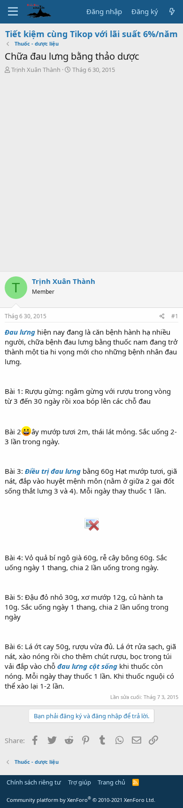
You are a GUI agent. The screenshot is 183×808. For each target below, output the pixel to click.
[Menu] (13, 12)
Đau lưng (20, 332)
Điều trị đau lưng (53, 471)
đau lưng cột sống (87, 666)
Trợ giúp (79, 782)
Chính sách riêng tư (34, 782)
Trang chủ (111, 782)
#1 (174, 316)
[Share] (162, 316)
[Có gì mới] (172, 11)
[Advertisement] (91, 175)
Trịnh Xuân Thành (36, 69)
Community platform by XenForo (81, 799)
